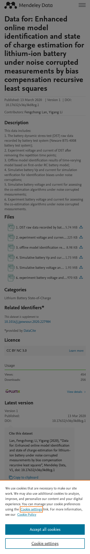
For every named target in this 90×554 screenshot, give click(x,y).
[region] (45, 517)
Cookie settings (31, 509)
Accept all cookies (45, 529)
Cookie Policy (26, 514)
